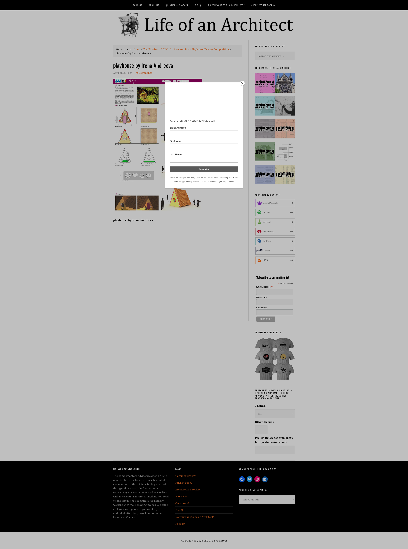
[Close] (242, 83)
